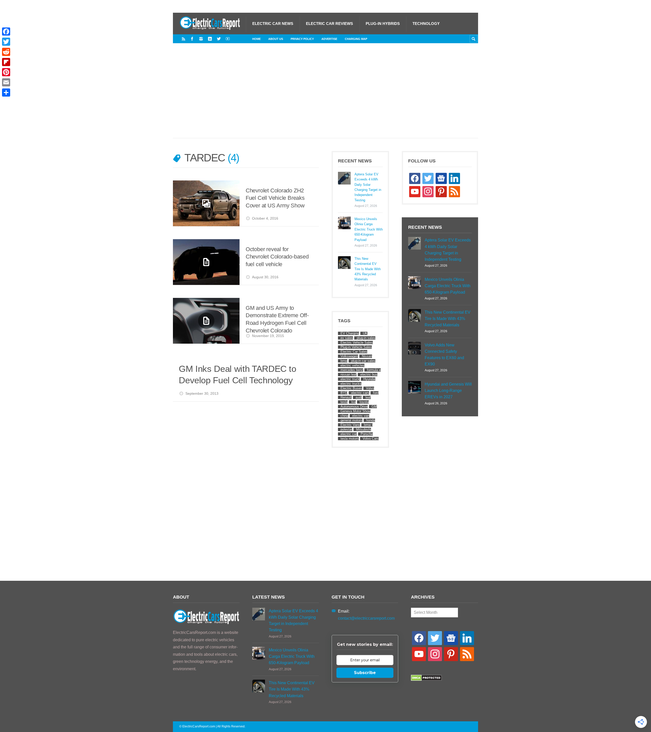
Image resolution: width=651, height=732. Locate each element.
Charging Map (356, 38)
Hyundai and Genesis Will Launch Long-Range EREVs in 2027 (448, 390)
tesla (344, 402)
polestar (346, 429)
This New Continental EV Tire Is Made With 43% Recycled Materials (367, 269)
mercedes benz (352, 370)
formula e (374, 370)
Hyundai (369, 379)
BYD (344, 392)
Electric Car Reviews (329, 23)
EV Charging (350, 333)
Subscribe (365, 672)
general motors (351, 420)
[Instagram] (201, 38)
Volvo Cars (371, 438)
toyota (364, 402)
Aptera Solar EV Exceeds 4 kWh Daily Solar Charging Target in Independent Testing (367, 187)
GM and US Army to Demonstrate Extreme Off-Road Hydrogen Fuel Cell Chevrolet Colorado (277, 319)
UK (365, 333)
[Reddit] (6, 52)
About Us (275, 38)
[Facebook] (192, 38)
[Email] (6, 82)
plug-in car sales (363, 360)
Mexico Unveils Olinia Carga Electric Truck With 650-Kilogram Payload (368, 229)
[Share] (6, 92)
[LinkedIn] (209, 38)
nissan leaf (349, 374)
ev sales (347, 338)
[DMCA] (426, 679)
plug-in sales (366, 338)
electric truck (350, 379)
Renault (346, 397)
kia (353, 402)
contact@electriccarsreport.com (366, 618)
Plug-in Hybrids (383, 23)
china (344, 415)
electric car (349, 434)
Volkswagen (349, 356)
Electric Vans (350, 424)
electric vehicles (352, 365)
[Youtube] (227, 38)
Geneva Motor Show (356, 411)
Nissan (367, 356)
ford (376, 392)
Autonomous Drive (354, 406)
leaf (368, 397)
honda (370, 420)
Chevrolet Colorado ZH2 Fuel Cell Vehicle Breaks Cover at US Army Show (275, 198)
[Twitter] (218, 38)
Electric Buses (351, 388)
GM (374, 406)
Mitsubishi (363, 429)
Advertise (329, 38)
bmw (344, 360)
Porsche (367, 434)
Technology (426, 23)
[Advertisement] (325, 96)
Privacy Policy (302, 38)
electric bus (368, 374)
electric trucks (351, 383)
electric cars (360, 392)
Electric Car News (272, 23)
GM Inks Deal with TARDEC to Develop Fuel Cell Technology (237, 374)
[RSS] (183, 38)
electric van (360, 415)
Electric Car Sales (354, 351)
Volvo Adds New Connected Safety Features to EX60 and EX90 (444, 355)
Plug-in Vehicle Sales (356, 347)
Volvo (370, 388)
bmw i (368, 424)
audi (359, 397)
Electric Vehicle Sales (357, 342)
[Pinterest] (6, 72)
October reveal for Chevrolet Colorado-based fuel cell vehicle (277, 256)
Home (256, 38)
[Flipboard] (6, 62)
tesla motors (350, 438)
